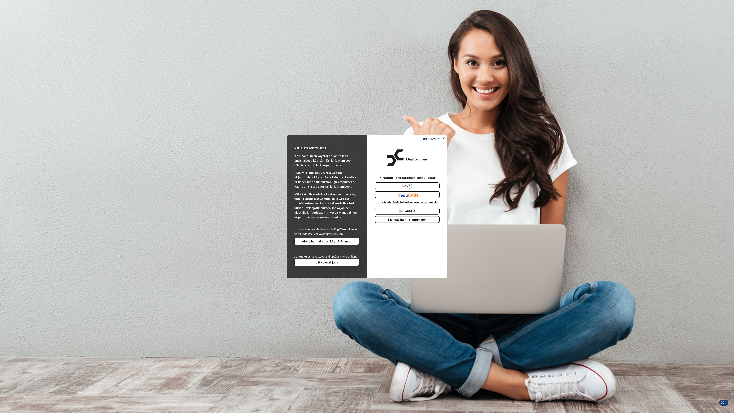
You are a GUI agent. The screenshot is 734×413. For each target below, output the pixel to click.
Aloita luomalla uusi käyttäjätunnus (327, 241)
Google (409, 210)
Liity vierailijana (327, 262)
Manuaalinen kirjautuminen (407, 219)
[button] (433, 138)
